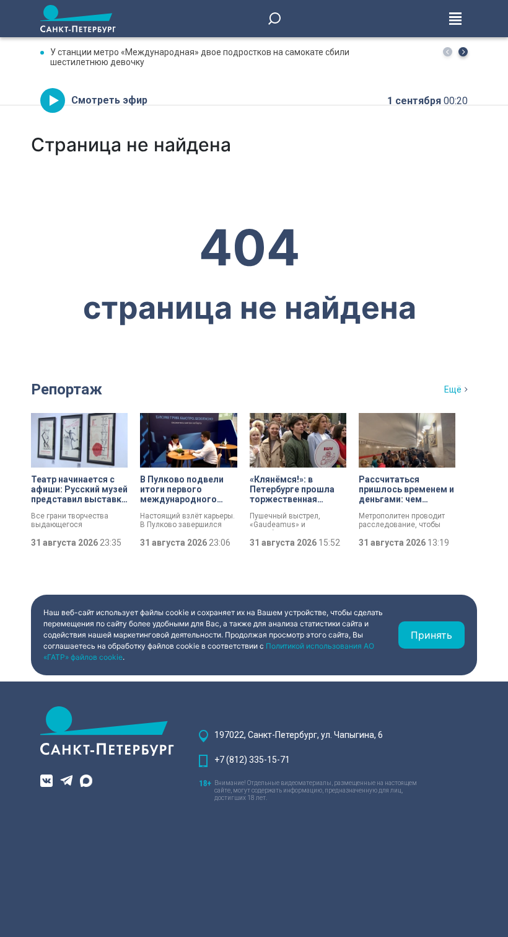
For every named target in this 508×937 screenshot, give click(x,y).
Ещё (453, 389)
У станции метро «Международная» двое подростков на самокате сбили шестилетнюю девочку (199, 57)
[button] (463, 51)
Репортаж (66, 389)
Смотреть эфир (109, 100)
